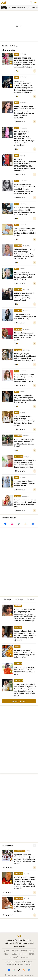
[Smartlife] (23, 954)
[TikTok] (19, 523)
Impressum (9, 962)
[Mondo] (15, 950)
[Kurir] (6, 950)
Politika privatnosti (13, 965)
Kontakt (24, 962)
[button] (16, 71)
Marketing (17, 962)
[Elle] (31, 950)
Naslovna (4, 46)
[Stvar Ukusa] (24, 957)
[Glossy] (6, 954)
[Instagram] (12, 523)
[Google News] (32, 523)
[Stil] (3, 2)
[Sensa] (31, 954)
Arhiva (30, 962)
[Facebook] (5, 523)
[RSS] (25, 523)
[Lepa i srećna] (14, 954)
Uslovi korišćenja (25, 965)
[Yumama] (14, 957)
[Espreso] (24, 950)
